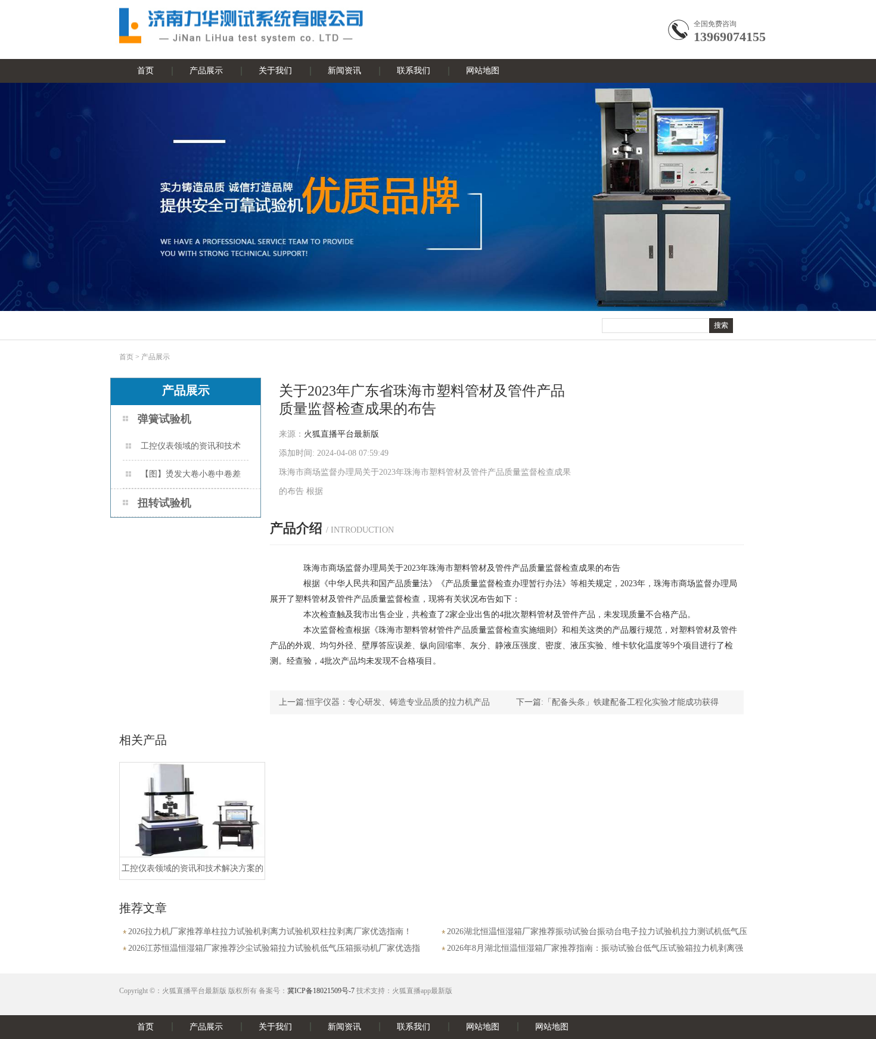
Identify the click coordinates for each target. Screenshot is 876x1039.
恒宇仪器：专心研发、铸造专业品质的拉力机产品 (398, 702)
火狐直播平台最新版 (341, 434)
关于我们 (275, 70)
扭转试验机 (164, 503)
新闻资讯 (344, 70)
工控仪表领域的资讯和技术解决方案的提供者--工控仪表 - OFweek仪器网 (183, 450)
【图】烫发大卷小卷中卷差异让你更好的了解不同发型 (183, 478)
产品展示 (206, 70)
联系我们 (413, 70)
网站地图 (482, 70)
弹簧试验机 (164, 419)
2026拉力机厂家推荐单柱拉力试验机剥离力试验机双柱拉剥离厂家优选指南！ (270, 931)
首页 (145, 70)
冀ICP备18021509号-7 (321, 991)
